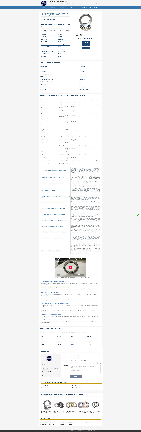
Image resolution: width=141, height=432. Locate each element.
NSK (42, 336)
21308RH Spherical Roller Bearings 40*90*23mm (51, 250)
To (64, 357)
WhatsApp (85, 45)
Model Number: (44, 36)
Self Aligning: (43, 49)
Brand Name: (43, 34)
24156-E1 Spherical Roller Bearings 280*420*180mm (52, 238)
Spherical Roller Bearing (72, 7)
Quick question (67, 363)
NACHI (42, 344)
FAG (72, 339)
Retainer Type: (44, 39)
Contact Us (45, 430)
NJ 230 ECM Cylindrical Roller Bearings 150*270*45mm (53, 232)
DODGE (72, 344)
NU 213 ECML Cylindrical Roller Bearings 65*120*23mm (53, 208)
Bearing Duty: (44, 44)
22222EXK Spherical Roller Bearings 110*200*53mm (52, 177)
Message (66, 365)
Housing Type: (43, 89)
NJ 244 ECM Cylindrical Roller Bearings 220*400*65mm (53, 220)
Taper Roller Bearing (83, 7)
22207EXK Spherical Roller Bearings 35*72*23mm (52, 203)
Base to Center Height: (45, 87)
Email (65, 355)
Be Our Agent (86, 48)
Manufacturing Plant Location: (47, 51)
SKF (72, 336)
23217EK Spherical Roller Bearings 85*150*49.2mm (52, 244)
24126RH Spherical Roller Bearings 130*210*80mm (52, 226)
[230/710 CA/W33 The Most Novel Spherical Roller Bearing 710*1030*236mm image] (86, 22)
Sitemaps (53, 430)
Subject (65, 360)
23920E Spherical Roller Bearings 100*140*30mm (51, 190)
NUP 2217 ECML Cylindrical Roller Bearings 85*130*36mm (53, 170)
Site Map (49, 430)
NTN (42, 339)
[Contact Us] (138, 216)
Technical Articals (61, 7)
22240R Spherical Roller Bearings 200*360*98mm (52, 184)
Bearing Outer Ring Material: (47, 53)
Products (43, 10)
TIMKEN (42, 342)
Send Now (76, 376)
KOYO (72, 342)
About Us (40, 430)
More (71, 391)
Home (43, 7)
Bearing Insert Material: (46, 46)
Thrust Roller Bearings (95, 7)
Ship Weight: (43, 56)
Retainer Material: (45, 41)
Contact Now (85, 42)
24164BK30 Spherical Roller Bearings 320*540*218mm (53, 214)
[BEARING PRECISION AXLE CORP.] (44, 3)
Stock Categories (51, 7)
